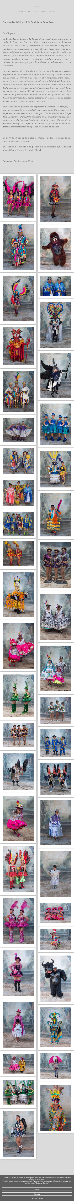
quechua (16, 59)
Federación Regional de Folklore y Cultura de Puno (46, 74)
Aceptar (37, 1189)
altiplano (49, 59)
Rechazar (37, 1194)
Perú (26, 42)
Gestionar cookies (37, 1198)
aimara (25, 59)
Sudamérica (46, 52)
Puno (15, 42)
